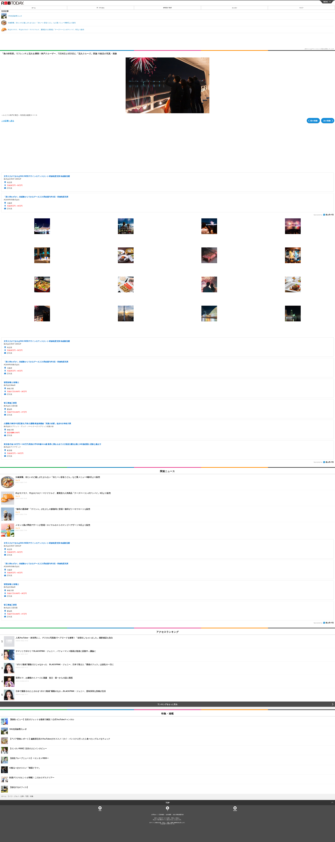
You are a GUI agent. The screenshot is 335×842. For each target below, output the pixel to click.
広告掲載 (161, 814)
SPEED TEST (167, 7)
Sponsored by (318, 215)
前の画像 (314, 120)
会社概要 (168, 814)
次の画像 (327, 120)
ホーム (34, 7)
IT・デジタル (100, 7)
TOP (167, 802)
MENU (325, 2)
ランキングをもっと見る (167, 704)
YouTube (235, 810)
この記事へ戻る (7, 121)
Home (100, 810)
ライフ (301, 7)
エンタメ (234, 7)
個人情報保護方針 (178, 814)
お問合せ (154, 814)
